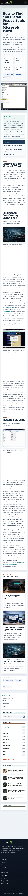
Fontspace (10, 307)
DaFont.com (6, 311)
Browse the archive (8, 759)
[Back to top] (14, 889)
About (3, 878)
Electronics (14, 748)
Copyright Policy (5, 881)
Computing (18, 74)
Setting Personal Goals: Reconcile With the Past (15, 784)
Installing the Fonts (9, 154)
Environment (14, 745)
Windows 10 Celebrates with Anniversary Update (14, 660)
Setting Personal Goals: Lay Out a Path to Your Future (16, 777)
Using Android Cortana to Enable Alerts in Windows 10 (14, 629)
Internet (14, 730)
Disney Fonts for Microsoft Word (13, 145)
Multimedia (14, 755)
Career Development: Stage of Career (16, 797)
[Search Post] (24, 716)
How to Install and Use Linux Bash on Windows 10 (13, 597)
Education (14, 739)
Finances (14, 736)
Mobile (14, 751)
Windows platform (8, 74)
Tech (4, 9)
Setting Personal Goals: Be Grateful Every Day (15, 771)
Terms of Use (5, 886)
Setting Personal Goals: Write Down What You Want (16, 791)
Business (14, 733)
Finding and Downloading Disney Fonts (13, 150)
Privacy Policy (5, 883)
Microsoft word (7, 77)
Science (14, 742)
